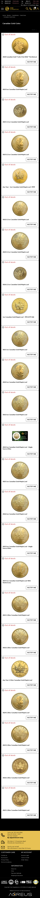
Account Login (25, 855)
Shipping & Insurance (17, 875)
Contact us (4, 855)
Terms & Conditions (6, 862)
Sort (34, 30)
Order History (24, 859)
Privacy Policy (5, 859)
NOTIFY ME (31, 62)
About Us (13, 868)
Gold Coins (23, 15)
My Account (4, 857)
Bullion (9, 15)
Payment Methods (16, 873)
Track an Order (25, 857)
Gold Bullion (15, 15)
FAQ (12, 871)
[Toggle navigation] (2, 9)
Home (4, 15)
